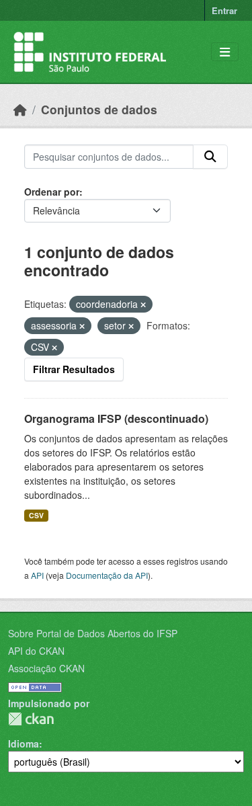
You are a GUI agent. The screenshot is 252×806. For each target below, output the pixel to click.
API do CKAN (36, 650)
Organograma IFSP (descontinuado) (116, 418)
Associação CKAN (46, 668)
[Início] (20, 109)
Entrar (224, 10)
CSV (36, 515)
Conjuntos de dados (99, 109)
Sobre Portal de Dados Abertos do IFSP (92, 633)
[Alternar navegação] (225, 52)
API (37, 575)
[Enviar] (210, 157)
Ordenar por (51, 191)
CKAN (31, 719)
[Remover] (143, 304)
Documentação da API (107, 575)
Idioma (23, 743)
